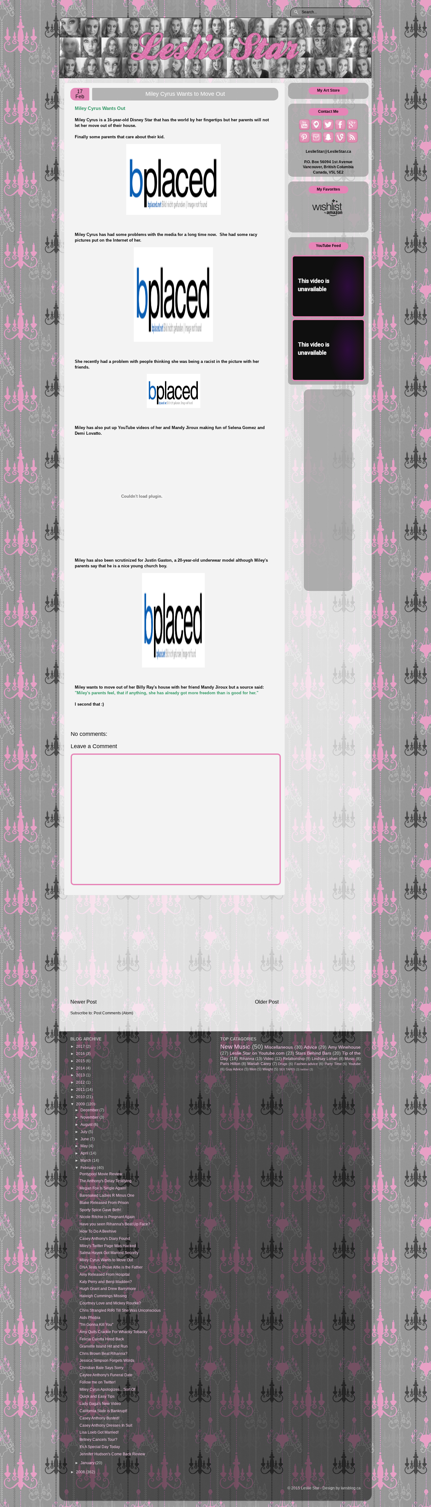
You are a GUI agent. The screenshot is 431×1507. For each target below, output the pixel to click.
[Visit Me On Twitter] (328, 124)
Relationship (294, 1059)
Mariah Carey (259, 1064)
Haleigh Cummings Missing (103, 1296)
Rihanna (246, 1059)
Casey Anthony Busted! (99, 1418)
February (88, 1168)
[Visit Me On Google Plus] (352, 124)
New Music (235, 1046)
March (86, 1160)
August (86, 1124)
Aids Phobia (90, 1317)
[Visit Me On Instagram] (316, 137)
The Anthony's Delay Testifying (106, 1181)
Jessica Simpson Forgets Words (107, 1360)
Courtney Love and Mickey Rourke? (110, 1303)
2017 (81, 1046)
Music (350, 1059)
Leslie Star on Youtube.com (257, 1053)
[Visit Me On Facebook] (340, 124)
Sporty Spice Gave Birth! (100, 1210)
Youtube (354, 1064)
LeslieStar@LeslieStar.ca (328, 151)
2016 (81, 1053)
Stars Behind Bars (313, 1053)
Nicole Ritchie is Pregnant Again (107, 1217)
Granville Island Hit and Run (104, 1346)
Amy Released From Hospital (105, 1274)
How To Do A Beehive (98, 1231)
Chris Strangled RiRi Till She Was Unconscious (120, 1310)
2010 (81, 1097)
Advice (310, 1047)
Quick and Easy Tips (97, 1396)
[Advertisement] (174, 946)
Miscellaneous (278, 1047)
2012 (81, 1082)
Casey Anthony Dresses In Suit (106, 1425)
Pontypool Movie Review (101, 1174)
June (85, 1139)
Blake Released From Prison (104, 1202)
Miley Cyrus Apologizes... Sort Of (107, 1389)
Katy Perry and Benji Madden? (106, 1282)
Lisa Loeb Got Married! (99, 1432)
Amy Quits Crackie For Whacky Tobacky (113, 1332)
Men (253, 1069)
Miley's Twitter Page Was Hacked (108, 1246)
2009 (81, 1104)
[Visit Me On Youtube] (304, 124)
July (84, 1132)
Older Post (267, 1002)
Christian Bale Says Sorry (101, 1368)
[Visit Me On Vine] (340, 137)
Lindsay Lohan (325, 1059)
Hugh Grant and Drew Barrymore (108, 1288)
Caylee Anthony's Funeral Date (106, 1375)
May (84, 1146)
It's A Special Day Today (100, 1447)
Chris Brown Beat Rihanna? (103, 1353)
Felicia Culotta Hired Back (102, 1339)
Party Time (333, 1064)
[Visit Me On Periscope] (316, 124)
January (87, 1463)
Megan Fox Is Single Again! (103, 1188)
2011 (81, 1089)
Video (268, 1059)
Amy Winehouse (344, 1047)
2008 (81, 1472)
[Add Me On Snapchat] (328, 137)
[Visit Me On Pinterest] (304, 137)
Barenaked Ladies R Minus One (107, 1195)
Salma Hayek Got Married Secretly (109, 1253)
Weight (268, 1069)
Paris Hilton (230, 1064)
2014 (81, 1068)
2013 (81, 1075)
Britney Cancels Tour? (98, 1439)
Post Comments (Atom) (113, 1013)
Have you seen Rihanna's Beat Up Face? (115, 1224)
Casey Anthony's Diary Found (105, 1238)
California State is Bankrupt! (103, 1411)
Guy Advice (234, 1069)
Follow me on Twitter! (97, 1382)
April (84, 1153)
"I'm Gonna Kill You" (96, 1324)
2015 (81, 1061)
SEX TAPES (287, 1069)
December (89, 1110)
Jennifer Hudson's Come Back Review (112, 1454)
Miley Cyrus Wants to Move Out (106, 1260)
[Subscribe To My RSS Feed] (352, 137)
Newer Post (83, 1002)
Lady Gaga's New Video (100, 1403)
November (89, 1117)
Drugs (282, 1064)
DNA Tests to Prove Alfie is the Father (111, 1267)
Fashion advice (306, 1064)
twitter (304, 1069)
